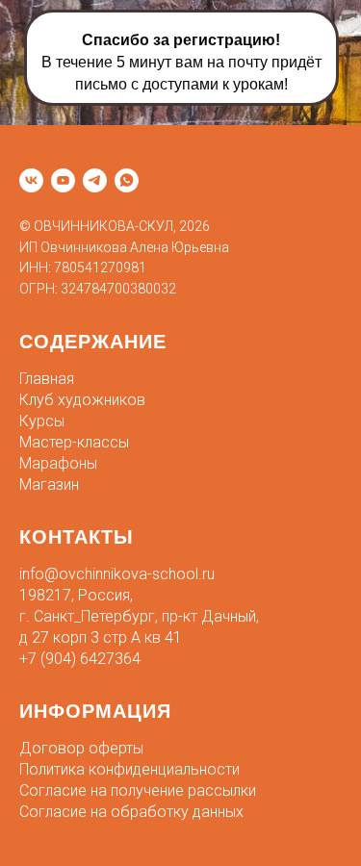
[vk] (31, 180)
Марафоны (58, 463)
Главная (46, 378)
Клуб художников (82, 400)
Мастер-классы (74, 442)
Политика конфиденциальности (129, 769)
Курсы (41, 421)
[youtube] (63, 180)
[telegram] (95, 180)
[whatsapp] (127, 180)
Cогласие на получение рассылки (137, 790)
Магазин (49, 484)
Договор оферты (81, 748)
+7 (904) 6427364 (80, 659)
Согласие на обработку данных (131, 811)
